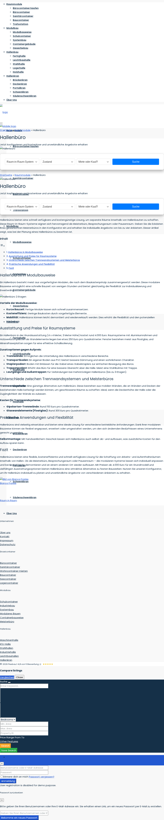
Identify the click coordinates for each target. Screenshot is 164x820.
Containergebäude (24, 44)
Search (5, 745)
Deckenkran (20, 84)
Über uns (5, 532)
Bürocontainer (21, 12)
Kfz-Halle (5, 644)
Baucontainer (21, 20)
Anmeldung (8, 781)
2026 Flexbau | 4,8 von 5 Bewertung (21, 664)
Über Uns (11, 100)
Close (19, 677)
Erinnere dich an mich (16, 776)
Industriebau (7, 605)
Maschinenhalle (9, 640)
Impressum (6, 540)
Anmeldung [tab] (13, 757)
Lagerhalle (19, 68)
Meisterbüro (7, 621)
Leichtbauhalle (21, 60)
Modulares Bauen (10, 613)
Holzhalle (18, 72)
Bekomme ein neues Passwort (19, 817)
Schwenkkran (21, 92)
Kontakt (4, 536)
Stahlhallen (6, 648)
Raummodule (14, 4)
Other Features (9, 741)
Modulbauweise (22, 32)
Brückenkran (20, 80)
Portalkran (19, 88)
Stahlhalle (19, 64)
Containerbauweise (12, 617)
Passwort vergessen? (41, 776)
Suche (135, 161)
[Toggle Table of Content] (2, 246)
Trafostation (20, 24)
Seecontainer (8, 579)
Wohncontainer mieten (14, 571)
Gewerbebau (20, 48)
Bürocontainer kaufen (26, 8)
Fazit (11, 268)
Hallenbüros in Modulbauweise (25, 252)
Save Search (8, 750)
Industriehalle (8, 652)
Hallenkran (12, 76)
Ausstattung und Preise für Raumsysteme (33, 256)
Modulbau (12, 28)
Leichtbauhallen (9, 656)
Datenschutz (7, 544)
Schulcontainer (22, 36)
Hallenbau (12, 52)
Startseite (6, 130)
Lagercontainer (9, 583)
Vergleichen (7, 677)
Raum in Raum (8, 500)
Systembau (19, 40)
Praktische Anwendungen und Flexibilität (32, 264)
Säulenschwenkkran (24, 96)
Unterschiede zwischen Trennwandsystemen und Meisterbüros (44, 260)
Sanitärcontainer (23, 16)
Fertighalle (19, 56)
